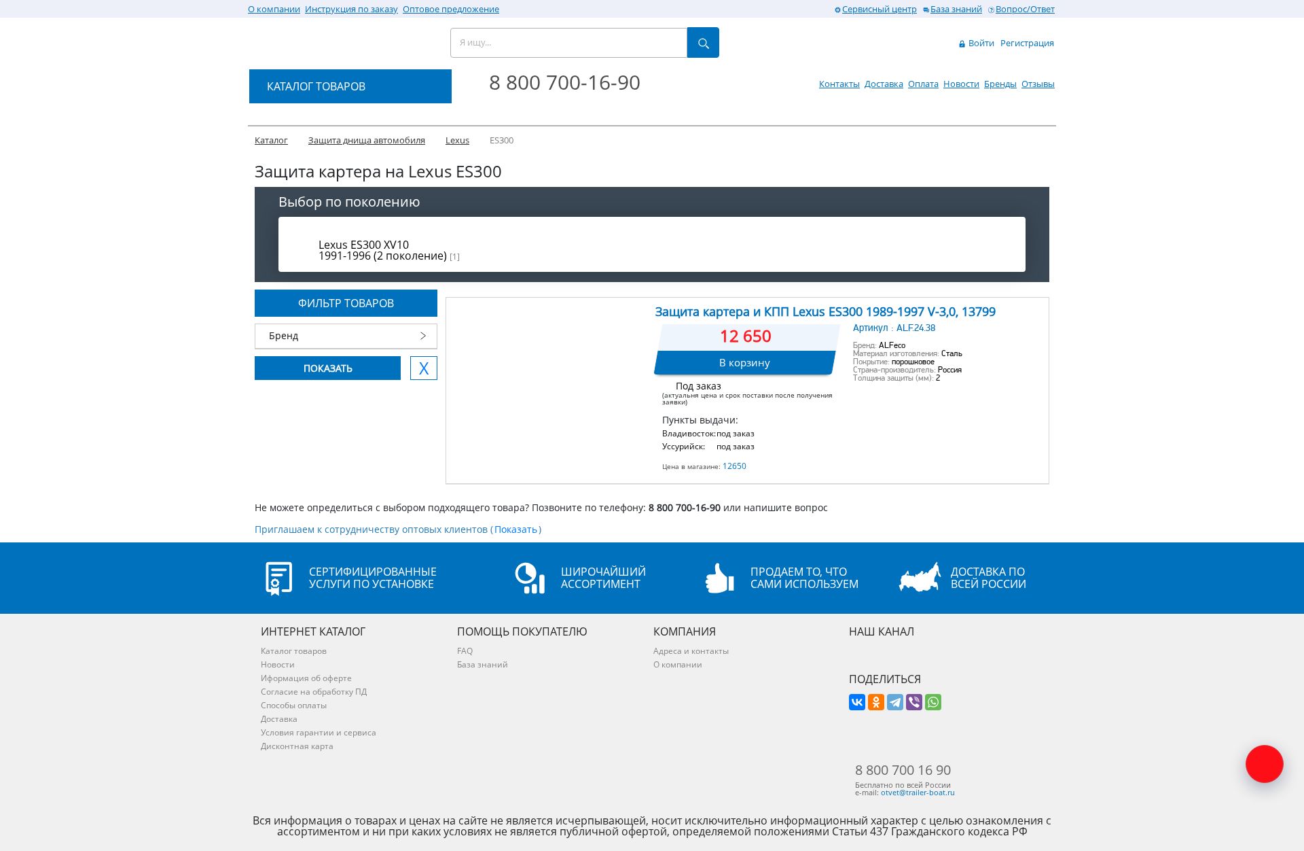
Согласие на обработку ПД (314, 691)
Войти (980, 43)
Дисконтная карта (297, 746)
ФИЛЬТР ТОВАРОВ (346, 303)
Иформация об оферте (306, 678)
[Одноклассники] (876, 702)
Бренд (283, 335)
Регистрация (1027, 43)
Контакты (839, 83)
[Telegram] (895, 702)
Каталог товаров (294, 651)
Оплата (923, 83)
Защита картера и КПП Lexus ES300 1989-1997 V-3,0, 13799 (825, 311)
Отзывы (1038, 83)
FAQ (465, 651)
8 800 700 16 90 (903, 770)
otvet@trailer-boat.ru (918, 792)
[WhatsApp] (933, 702)
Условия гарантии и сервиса (318, 732)
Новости (961, 83)
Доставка (884, 83)
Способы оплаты (294, 705)
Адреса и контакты (691, 651)
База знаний (956, 9)
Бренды (1000, 83)
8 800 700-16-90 (564, 82)
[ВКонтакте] (857, 702)
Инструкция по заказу (351, 9)
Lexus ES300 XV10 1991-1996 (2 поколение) (389, 250)
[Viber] (914, 702)
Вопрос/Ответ (1025, 9)
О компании (274, 9)
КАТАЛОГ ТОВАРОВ (316, 86)
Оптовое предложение (451, 9)
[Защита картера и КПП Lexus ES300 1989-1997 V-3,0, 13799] (550, 366)
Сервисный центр (879, 9)
